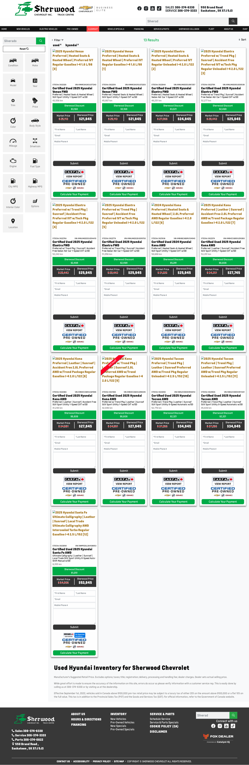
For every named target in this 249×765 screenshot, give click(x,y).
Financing (78, 724)
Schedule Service (160, 719)
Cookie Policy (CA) (164, 726)
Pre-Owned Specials (122, 729)
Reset (23, 48)
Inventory (118, 714)
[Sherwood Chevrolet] (45, 8)
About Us (78, 714)
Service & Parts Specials (164, 722)
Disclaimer (158, 731)
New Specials (118, 726)
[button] (4, 29)
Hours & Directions (86, 719)
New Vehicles (118, 719)
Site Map (119, 761)
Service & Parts (162, 714)
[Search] (233, 21)
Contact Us (63, 761)
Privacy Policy (102, 761)
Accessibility (81, 761)
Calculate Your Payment (74, 194)
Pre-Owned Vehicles (122, 722)
